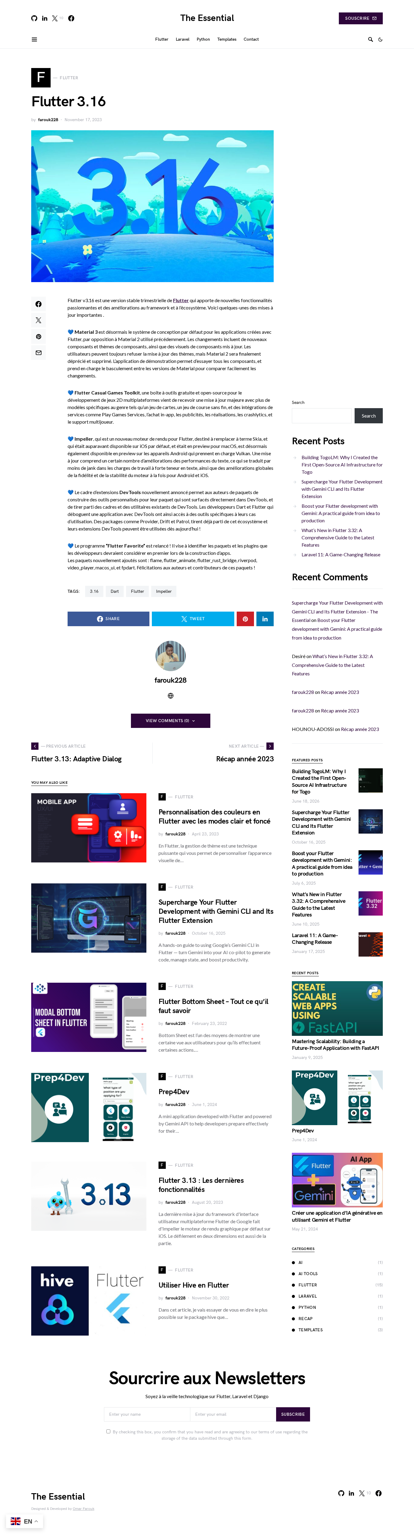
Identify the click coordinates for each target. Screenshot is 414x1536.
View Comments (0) (167, 720)
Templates (311, 1330)
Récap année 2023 (340, 692)
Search (298, 402)
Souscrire (357, 18)
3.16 (94, 591)
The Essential (207, 18)
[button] (380, 39)
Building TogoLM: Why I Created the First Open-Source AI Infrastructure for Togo (342, 464)
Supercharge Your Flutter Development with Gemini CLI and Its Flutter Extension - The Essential (337, 611)
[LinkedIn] (44, 18)
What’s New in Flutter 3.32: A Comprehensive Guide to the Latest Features (338, 537)
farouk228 (48, 119)
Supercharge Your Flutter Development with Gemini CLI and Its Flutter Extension (216, 911)
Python (307, 1307)
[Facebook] (71, 18)
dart (115, 591)
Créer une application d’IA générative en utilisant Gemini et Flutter (337, 1216)
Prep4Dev (174, 1091)
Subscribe (293, 1414)
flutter (137, 591)
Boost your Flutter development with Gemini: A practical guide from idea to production (341, 513)
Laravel (308, 1296)
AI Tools (308, 1273)
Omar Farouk (83, 1509)
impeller (164, 591)
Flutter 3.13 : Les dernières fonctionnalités (201, 1185)
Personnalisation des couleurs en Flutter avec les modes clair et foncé (215, 817)
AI (301, 1262)
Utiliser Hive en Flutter (194, 1285)
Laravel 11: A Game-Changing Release (341, 554)
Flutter (308, 1285)
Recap (306, 1318)
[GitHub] (34, 18)
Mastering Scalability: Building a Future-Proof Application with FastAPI (335, 1045)
